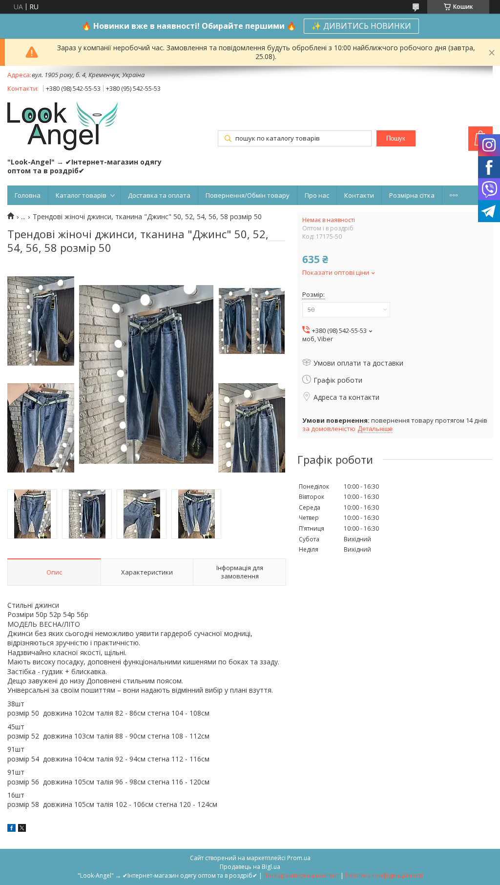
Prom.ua (299, 858)
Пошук (395, 138)
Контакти (359, 195)
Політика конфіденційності (384, 875)
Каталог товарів (81, 195)
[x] (22, 829)
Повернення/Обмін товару (248, 195)
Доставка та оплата (159, 195)
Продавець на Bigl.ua (250, 867)
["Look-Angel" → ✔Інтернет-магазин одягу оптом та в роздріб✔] (62, 127)
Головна (28, 195)
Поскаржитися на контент (301, 875)
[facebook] (11, 829)
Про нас (317, 195)
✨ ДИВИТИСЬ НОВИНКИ (361, 26)
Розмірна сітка (412, 195)
